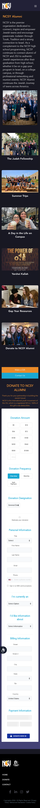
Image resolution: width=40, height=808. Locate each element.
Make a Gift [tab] (20, 370)
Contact (6, 784)
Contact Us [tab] (20, 375)
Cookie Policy (30, 802)
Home (5, 775)
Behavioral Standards (17, 802)
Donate (5, 779)
